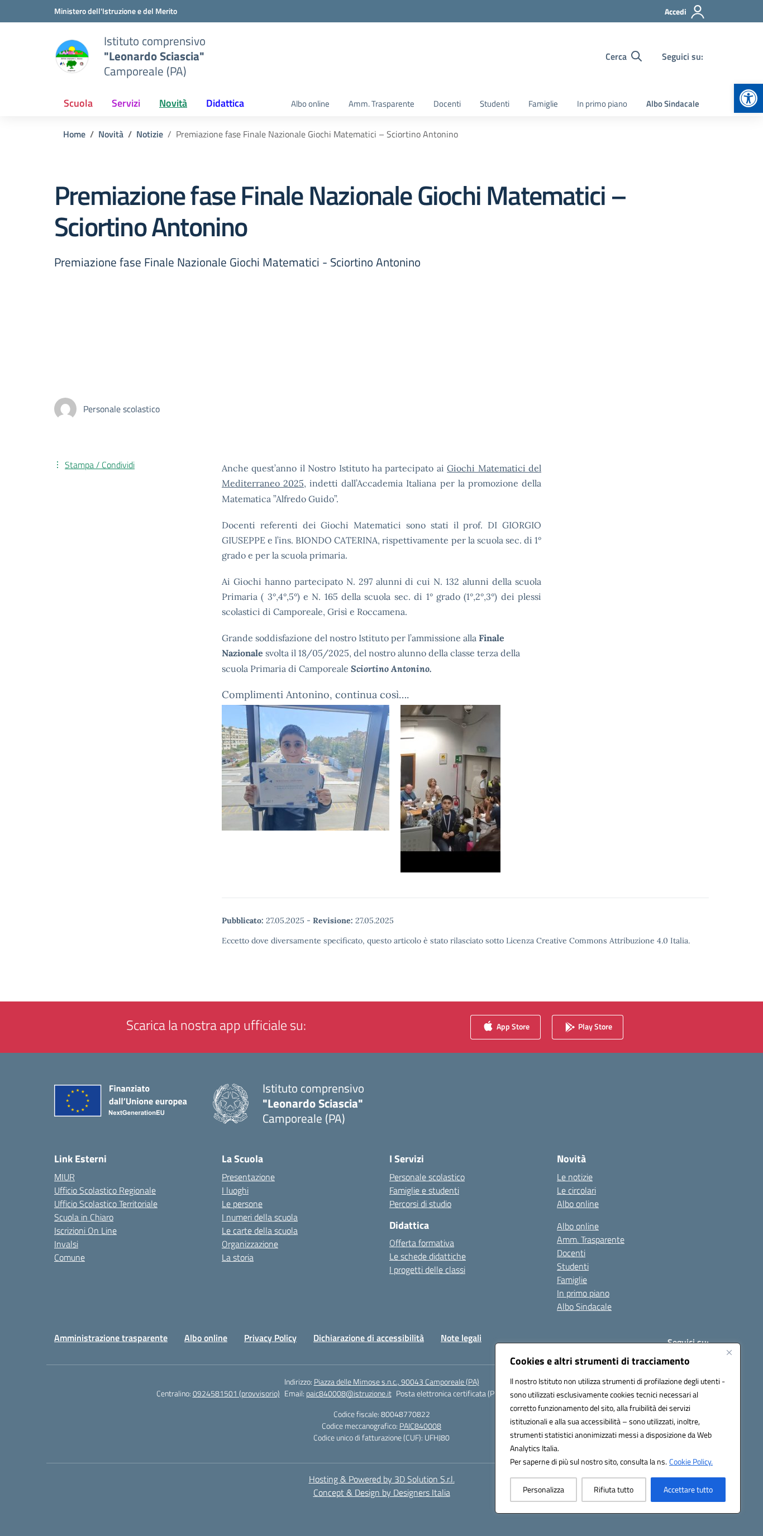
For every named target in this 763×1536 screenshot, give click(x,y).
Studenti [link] (494, 103)
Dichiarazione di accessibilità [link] (368, 1337)
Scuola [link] (78, 103)
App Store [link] (512, 1026)
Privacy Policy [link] (270, 1337)
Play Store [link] (594, 1026)
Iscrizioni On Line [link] (85, 1230)
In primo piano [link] (602, 103)
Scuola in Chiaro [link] (83, 1217)
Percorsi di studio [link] (420, 1203)
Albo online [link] (310, 103)
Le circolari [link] (576, 1190)
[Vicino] (729, 1352)
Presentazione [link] (248, 1177)
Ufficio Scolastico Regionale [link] (105, 1190)
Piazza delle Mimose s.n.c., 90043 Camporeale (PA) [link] (396, 1381)
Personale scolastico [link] (427, 1177)
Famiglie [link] (543, 103)
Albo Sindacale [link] (672, 103)
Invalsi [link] (66, 1244)
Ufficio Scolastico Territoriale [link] (106, 1203)
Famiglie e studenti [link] (424, 1190)
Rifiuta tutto (613, 1489)
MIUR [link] (64, 1177)
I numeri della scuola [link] (260, 1217)
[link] (748, 98)
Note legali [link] (461, 1337)
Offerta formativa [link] (421, 1242)
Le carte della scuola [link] (260, 1230)
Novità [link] (173, 103)
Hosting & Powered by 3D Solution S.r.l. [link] (382, 1479)
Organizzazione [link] (250, 1244)
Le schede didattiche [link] (427, 1256)
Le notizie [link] (575, 1177)
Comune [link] (69, 1257)
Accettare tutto (688, 1489)
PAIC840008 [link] (420, 1426)
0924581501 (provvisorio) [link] (236, 1393)
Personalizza (543, 1489)
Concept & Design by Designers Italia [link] (381, 1492)
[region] (618, 1428)
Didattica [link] (225, 103)
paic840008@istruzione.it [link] (349, 1393)
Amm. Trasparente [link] (381, 103)
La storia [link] (238, 1257)
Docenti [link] (447, 103)
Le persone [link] (242, 1203)
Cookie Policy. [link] (691, 1461)
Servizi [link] (126, 103)
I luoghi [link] (235, 1190)
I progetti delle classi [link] (427, 1269)
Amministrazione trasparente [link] (111, 1337)
